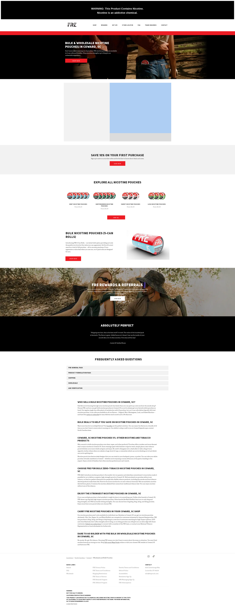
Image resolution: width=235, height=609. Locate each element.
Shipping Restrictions (100, 573)
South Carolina (80, 558)
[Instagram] (148, 558)
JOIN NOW (117, 299)
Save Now (117, 164)
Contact (164, 25)
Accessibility (123, 573)
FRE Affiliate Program (100, 582)
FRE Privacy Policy (99, 567)
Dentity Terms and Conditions (129, 567)
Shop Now (76, 61)
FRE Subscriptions (125, 582)
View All (116, 218)
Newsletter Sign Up (125, 576)
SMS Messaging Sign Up (126, 579)
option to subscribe (92, 414)
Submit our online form (93, 524)
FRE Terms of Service (100, 576)
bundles (109, 426)
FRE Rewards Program (100, 579)
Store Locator (127, 25)
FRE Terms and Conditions (101, 570)
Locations (69, 558)
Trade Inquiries (151, 25)
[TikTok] (153, 558)
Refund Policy (123, 570)
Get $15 (114, 25)
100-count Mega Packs (112, 542)
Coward (89, 558)
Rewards (104, 25)
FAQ (139, 25)
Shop (94, 25)
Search (68, 567)
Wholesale (69, 573)
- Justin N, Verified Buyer (117, 343)
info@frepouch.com (152, 573)
